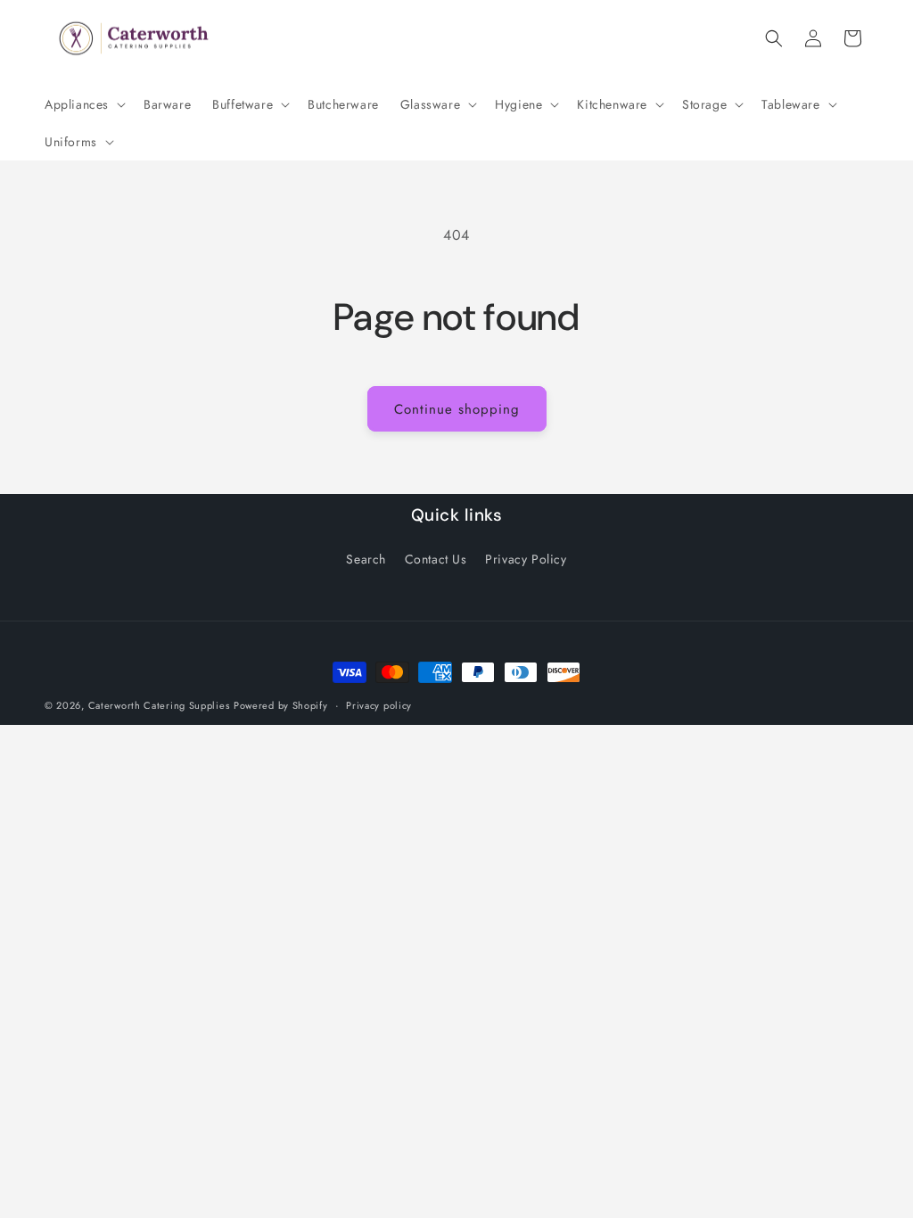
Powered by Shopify (281, 705)
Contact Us (436, 559)
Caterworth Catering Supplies (159, 705)
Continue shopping (457, 409)
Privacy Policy (525, 559)
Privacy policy (379, 705)
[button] (83, 104)
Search (366, 559)
